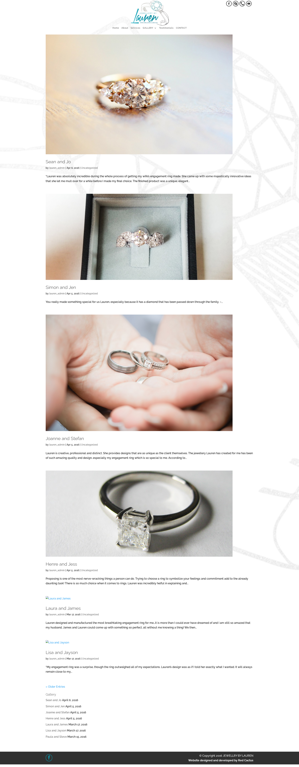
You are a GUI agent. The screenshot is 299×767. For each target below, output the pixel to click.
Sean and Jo (58, 161)
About (124, 28)
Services (135, 28)
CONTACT (181, 28)
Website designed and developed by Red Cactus (220, 760)
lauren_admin (57, 168)
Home (115, 28)
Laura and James (63, 608)
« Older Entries (55, 686)
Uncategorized (89, 168)
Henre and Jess (61, 564)
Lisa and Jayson (62, 652)
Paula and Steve (56, 736)
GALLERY (148, 28)
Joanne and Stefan (65, 438)
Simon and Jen (61, 287)
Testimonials (166, 28)
